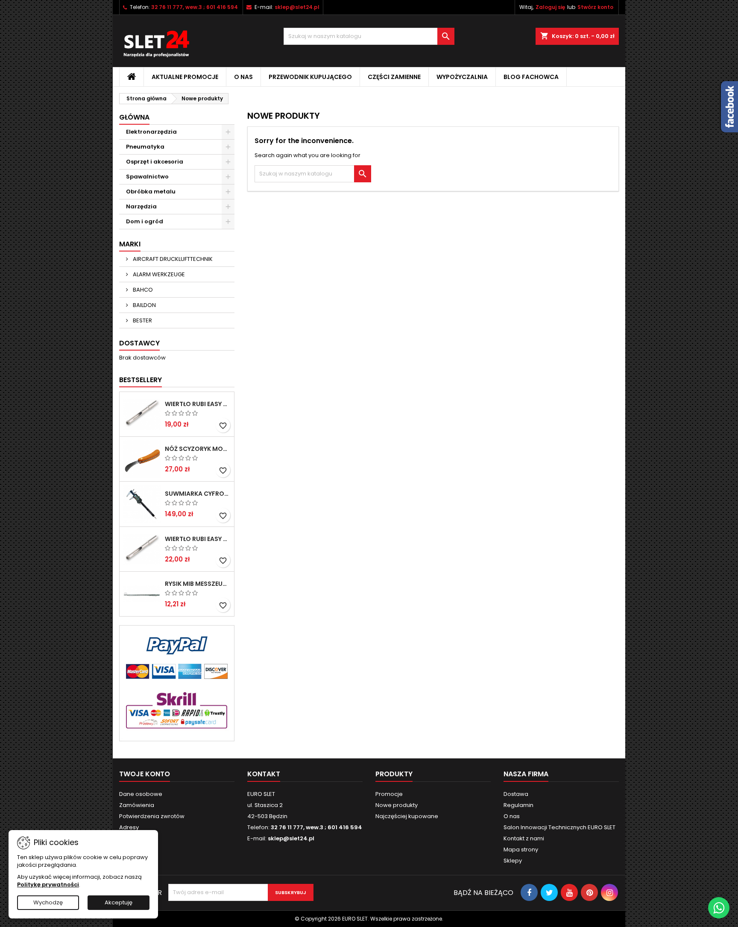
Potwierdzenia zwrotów (151, 816)
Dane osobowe (140, 794)
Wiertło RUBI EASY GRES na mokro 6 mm (198, 404)
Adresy (129, 827)
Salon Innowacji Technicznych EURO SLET (559, 827)
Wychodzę (48, 902)
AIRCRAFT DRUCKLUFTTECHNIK (172, 259)
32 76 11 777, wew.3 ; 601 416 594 (194, 7)
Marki (130, 244)
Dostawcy (139, 343)
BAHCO (142, 290)
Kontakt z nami (524, 838)
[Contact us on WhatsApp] (718, 907)
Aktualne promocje (185, 77)
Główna (134, 117)
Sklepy (513, 861)
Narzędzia (141, 206)
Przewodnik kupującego (310, 77)
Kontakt (263, 774)
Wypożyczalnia (462, 77)
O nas (243, 77)
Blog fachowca (531, 77)
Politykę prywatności (48, 884)
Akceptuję (118, 902)
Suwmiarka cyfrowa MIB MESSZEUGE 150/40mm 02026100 (198, 493)
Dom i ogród (144, 221)
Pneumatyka (145, 147)
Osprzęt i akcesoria (154, 162)
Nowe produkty (396, 805)
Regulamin (518, 805)
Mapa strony (521, 849)
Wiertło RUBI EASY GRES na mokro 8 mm (198, 538)
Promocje (389, 794)
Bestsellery (140, 380)
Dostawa (516, 794)
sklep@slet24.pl (297, 7)
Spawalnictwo (147, 177)
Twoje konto (144, 774)
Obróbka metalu (151, 191)
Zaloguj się (550, 7)
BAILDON (144, 305)
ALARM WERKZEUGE (158, 274)
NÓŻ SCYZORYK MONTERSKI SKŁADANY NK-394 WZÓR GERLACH (198, 448)
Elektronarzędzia (151, 132)
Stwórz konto (595, 7)
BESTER (142, 320)
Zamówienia (136, 805)
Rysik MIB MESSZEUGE (198, 583)
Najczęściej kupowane (406, 816)
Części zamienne (394, 77)
